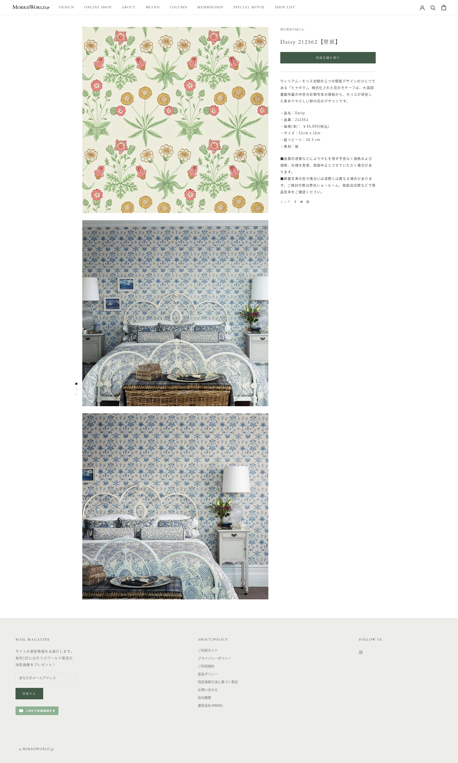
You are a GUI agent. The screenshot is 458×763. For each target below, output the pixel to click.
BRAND (153, 7)
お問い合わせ (208, 689)
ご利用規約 (206, 666)
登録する (29, 694)
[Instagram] (360, 652)
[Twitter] (301, 201)
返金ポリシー (208, 673)
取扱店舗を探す (328, 58)
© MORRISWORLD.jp (36, 749)
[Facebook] (295, 201)
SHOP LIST (285, 7)
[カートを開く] (444, 7)
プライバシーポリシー (214, 658)
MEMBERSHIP (210, 7)
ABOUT (129, 7)
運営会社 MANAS (210, 705)
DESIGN (66, 7)
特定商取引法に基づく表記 (218, 681)
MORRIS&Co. (292, 29)
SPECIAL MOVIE (249, 7)
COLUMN (178, 7)
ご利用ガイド (208, 650)
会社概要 (204, 697)
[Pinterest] (307, 201)
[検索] (433, 7)
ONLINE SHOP (98, 7)
